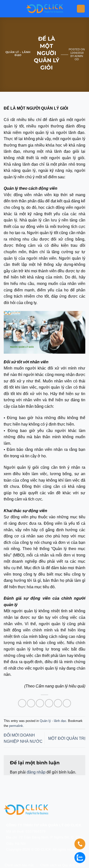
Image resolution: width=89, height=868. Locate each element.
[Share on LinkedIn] (67, 703)
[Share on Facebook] (31, 703)
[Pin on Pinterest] (58, 703)
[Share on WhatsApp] (22, 703)
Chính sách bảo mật (19, 865)
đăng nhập (36, 772)
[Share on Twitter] (40, 703)
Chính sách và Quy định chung (62, 865)
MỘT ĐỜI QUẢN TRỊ (66, 738)
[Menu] (81, 9)
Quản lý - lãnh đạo (18, 53)
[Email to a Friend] (49, 703)
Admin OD (78, 58)
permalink (16, 726)
